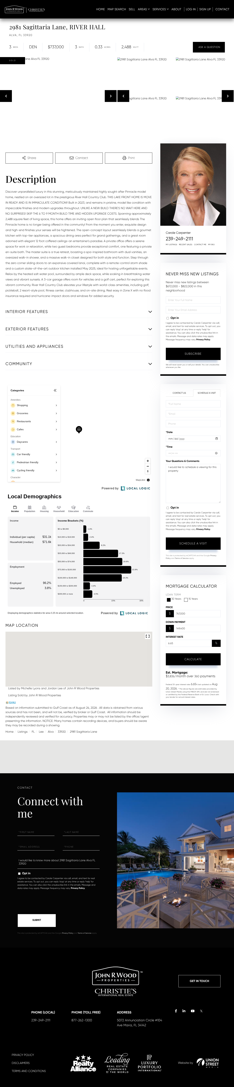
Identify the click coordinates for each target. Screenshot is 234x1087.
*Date (169, 432)
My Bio (211, 245)
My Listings (171, 245)
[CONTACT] (209, 47)
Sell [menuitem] (132, 9)
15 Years (193, 598)
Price (169, 607)
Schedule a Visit (207, 393)
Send (36, 920)
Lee (41, 731)
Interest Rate (174, 636)
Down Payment (175, 622)
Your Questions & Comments (182, 461)
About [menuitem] (176, 9)
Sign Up (205, 9)
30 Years (176, 598)
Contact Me (200, 245)
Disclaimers (21, 1063)
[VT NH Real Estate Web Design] (208, 1063)
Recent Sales (185, 245)
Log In (191, 9)
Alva (51, 731)
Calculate (193, 659)
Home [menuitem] (100, 9)
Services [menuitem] (159, 9)
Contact (222, 9)
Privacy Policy (203, 339)
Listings (23, 731)
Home (9, 731)
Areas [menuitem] (142, 9)
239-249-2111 (179, 239)
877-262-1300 (81, 1020)
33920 (62, 731)
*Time (169, 446)
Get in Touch (199, 981)
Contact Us (179, 393)
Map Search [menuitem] (117, 9)
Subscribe (193, 353)
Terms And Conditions (29, 1071)
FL (33, 731)
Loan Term (173, 594)
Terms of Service (182, 558)
